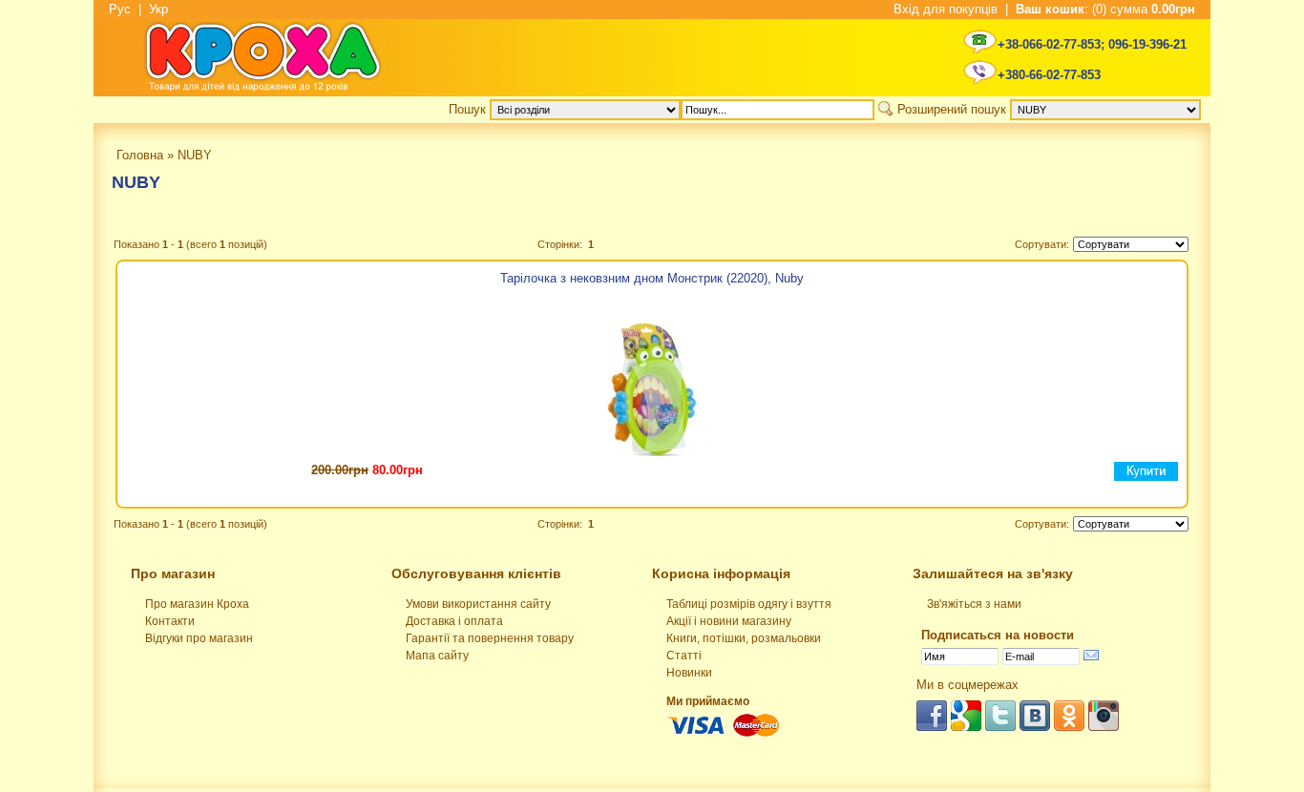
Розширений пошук (951, 109)
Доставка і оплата (454, 621)
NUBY (136, 182)
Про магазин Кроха (197, 604)
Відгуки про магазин (199, 638)
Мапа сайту (437, 655)
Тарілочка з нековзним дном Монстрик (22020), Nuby (652, 278)
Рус (120, 9)
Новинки (689, 672)
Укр (158, 9)
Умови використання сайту (478, 604)
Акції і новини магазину (728, 621)
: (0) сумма (1105, 9)
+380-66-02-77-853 (1049, 75)
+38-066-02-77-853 (1049, 44)
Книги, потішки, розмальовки (743, 638)
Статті (684, 655)
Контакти (170, 621)
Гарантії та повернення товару (490, 638)
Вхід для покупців (946, 9)
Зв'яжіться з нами (974, 604)
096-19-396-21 (1147, 44)
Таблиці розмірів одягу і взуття (748, 604)
